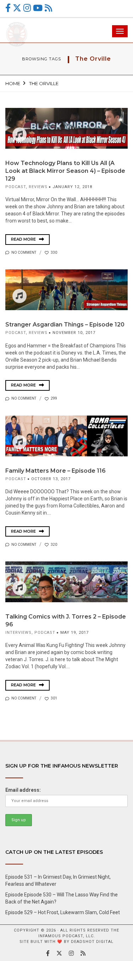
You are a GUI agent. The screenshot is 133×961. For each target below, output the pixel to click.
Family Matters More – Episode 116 (55, 470)
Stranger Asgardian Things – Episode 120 (64, 324)
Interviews (18, 632)
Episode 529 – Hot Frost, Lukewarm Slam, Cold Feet (62, 912)
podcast (15, 187)
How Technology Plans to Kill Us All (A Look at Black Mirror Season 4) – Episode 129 (65, 171)
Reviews (38, 187)
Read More (24, 239)
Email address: (23, 790)
